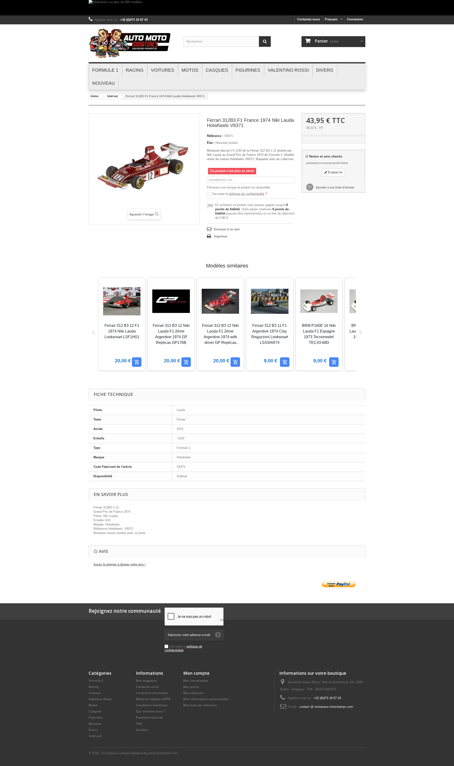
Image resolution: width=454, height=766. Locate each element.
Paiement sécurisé (149, 717)
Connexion (355, 19)
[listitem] (121, 324)
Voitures (95, 693)
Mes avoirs (191, 687)
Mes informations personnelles (206, 699)
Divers (93, 730)
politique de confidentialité (246, 194)
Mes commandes (195, 681)
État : (210, 142)
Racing (94, 687)
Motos (93, 705)
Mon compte (196, 673)
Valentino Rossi (100, 699)
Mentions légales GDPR (153, 699)
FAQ (139, 724)
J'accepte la (239, 194)
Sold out (112, 96)
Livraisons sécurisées (152, 693)
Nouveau (95, 724)
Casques (95, 711)
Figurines (96, 717)
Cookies (142, 730)
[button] (93, 332)
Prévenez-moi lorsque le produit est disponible (238, 187)
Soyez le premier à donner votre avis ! (119, 564)
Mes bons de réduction (200, 705)
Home (95, 96)
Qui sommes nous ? (151, 711)
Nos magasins (146, 681)
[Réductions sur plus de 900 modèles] (227, 7)
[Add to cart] (136, 362)
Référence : (215, 136)
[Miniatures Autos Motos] (132, 43)
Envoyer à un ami (227, 229)
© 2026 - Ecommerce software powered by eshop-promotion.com (133, 753)
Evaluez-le (334, 172)
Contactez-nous (308, 19)
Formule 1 (96, 681)
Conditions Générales (152, 705)
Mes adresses (193, 693)
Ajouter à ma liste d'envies (334, 187)
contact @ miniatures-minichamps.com (326, 707)
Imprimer (220, 236)
